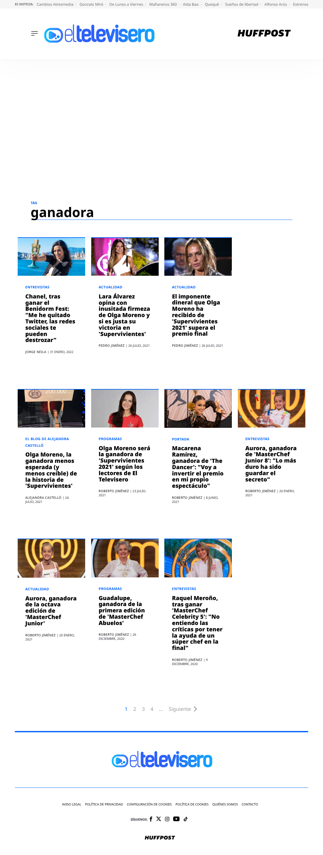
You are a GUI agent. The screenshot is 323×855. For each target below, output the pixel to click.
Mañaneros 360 (163, 4)
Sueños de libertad (242, 4)
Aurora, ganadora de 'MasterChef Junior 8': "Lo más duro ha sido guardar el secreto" (271, 464)
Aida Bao (191, 4)
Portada (180, 439)
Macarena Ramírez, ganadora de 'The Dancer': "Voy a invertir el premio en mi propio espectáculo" (197, 467)
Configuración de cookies (149, 804)
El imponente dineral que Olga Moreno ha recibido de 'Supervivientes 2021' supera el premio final (196, 315)
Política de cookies (192, 804)
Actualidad (110, 287)
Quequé (212, 4)
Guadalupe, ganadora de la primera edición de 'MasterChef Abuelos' (122, 610)
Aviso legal (71, 804)
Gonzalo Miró (91, 4)
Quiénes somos (225, 804)
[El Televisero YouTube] (176, 819)
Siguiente (180, 709)
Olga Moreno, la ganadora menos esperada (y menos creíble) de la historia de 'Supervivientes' (51, 470)
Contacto (250, 804)
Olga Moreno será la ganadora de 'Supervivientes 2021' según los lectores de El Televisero (124, 464)
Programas (110, 439)
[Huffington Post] (264, 34)
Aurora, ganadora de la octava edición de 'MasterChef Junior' (51, 611)
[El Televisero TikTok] (186, 819)
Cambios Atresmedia (55, 4)
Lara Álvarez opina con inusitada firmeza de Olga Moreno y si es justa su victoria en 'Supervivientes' (124, 315)
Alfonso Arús (276, 4)
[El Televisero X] (158, 819)
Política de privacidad (104, 804)
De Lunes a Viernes (126, 4)
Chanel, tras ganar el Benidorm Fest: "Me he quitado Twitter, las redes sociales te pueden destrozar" (50, 318)
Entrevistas (37, 287)
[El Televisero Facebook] (151, 820)
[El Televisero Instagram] (167, 819)
